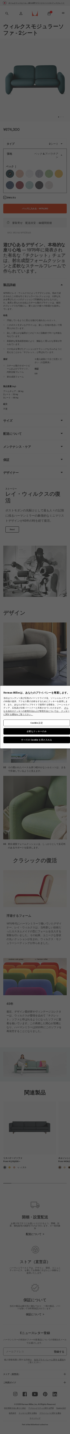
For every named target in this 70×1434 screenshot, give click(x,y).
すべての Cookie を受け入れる (36, 739)
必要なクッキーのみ (37, 731)
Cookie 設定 (36, 722)
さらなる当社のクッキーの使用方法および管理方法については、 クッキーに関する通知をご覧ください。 (36, 711)
